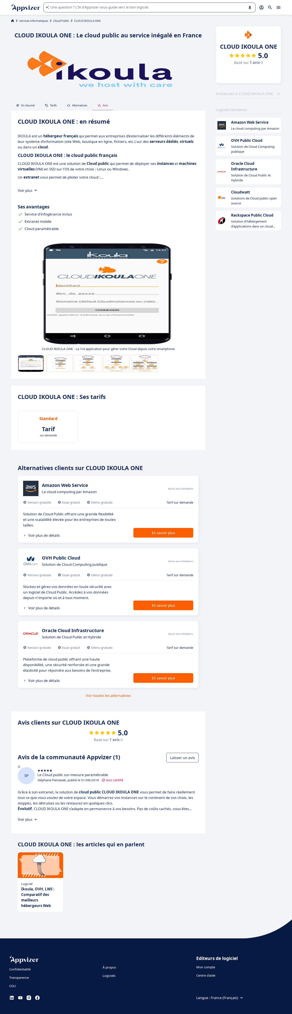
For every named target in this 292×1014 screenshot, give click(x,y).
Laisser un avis (182, 757)
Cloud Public (61, 21)
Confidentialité (20, 969)
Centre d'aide (205, 975)
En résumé (28, 105)
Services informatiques (33, 21)
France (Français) (224, 997)
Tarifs (53, 105)
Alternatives (79, 105)
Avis (105, 105)
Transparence (19, 977)
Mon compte (205, 967)
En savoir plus (163, 532)
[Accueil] (12, 20)
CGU (12, 986)
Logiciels (109, 975)
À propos (109, 967)
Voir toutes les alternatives (108, 695)
